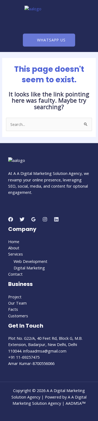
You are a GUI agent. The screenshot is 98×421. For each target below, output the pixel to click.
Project (15, 296)
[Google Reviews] (33, 219)
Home (13, 241)
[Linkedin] (56, 219)
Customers (18, 315)
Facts (13, 309)
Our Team (17, 303)
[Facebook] (10, 219)
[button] (49, 23)
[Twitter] (22, 219)
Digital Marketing (29, 267)
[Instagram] (44, 219)
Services (15, 254)
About (13, 247)
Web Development (30, 261)
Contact (15, 274)
